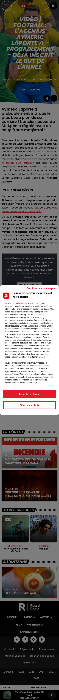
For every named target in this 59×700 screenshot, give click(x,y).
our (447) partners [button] (19, 303)
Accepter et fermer (30, 394)
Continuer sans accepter (41, 288)
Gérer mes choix (29, 405)
